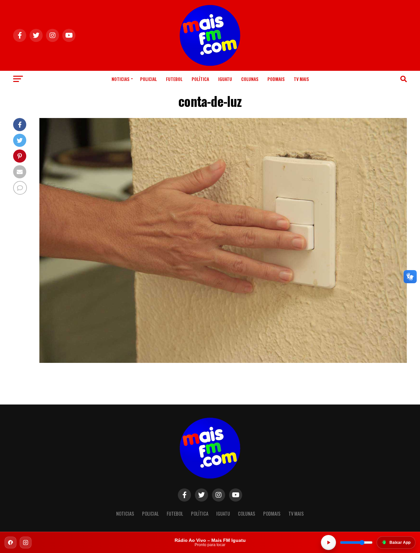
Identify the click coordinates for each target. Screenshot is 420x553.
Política (200, 78)
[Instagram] (26, 542)
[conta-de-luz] (223, 361)
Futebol (174, 78)
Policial (148, 78)
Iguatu (225, 78)
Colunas (249, 78)
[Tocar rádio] (328, 542)
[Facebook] (10, 542)
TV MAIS (301, 78)
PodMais (275, 78)
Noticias (120, 78)
